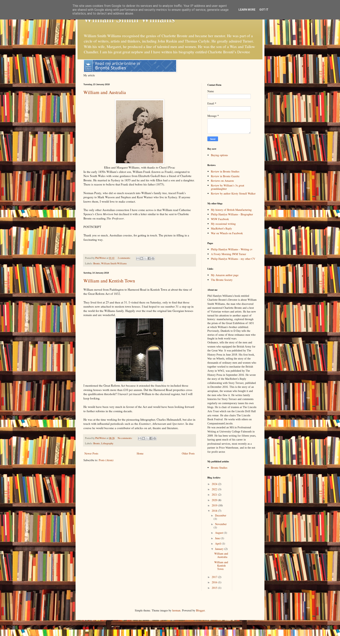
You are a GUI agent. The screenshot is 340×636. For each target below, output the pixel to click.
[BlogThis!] (142, 258)
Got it (263, 9)
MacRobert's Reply (221, 228)
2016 (215, 582)
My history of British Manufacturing (231, 210)
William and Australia (104, 92)
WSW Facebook (220, 219)
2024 (215, 484)
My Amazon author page (224, 275)
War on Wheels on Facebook (227, 233)
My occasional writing (223, 224)
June (218, 538)
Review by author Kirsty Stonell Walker (233, 193)
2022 (215, 489)
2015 (215, 588)
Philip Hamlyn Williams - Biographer (232, 214)
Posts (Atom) (106, 460)
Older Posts (188, 453)
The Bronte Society (222, 280)
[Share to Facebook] (149, 258)
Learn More (246, 9)
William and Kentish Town (109, 280)
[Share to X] (145, 258)
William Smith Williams (114, 263)
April (218, 543)
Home (140, 453)
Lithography (107, 443)
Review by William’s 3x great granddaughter (227, 187)
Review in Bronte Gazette (225, 176)
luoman (176, 610)
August (219, 533)
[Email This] (138, 258)
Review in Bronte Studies (225, 171)
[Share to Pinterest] (153, 258)
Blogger (200, 610)
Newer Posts (91, 453)
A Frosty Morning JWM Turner (228, 254)
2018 (215, 510)
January (219, 549)
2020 (215, 500)
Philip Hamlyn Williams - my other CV (233, 259)
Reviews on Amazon (222, 181)
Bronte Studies (219, 467)
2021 (215, 494)
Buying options (219, 155)
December (220, 515)
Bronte (96, 263)
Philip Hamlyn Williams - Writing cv (231, 249)
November (221, 524)
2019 (215, 505)
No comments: (125, 438)
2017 (215, 577)
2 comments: (124, 258)
